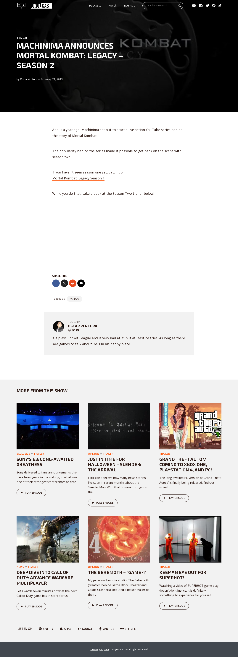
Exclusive (23, 453)
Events (128, 5)
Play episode (33, 492)
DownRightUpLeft (100, 649)
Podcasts (95, 5)
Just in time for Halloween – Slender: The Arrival (114, 464)
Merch (113, 5)
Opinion (93, 453)
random (75, 298)
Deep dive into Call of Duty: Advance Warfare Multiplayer (45, 577)
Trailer (22, 38)
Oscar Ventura (28, 79)
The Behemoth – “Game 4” (117, 572)
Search (179, 5)
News (20, 566)
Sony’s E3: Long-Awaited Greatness (45, 461)
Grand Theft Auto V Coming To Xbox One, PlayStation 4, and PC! (185, 464)
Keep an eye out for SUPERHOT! (182, 574)
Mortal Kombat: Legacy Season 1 (78, 178)
